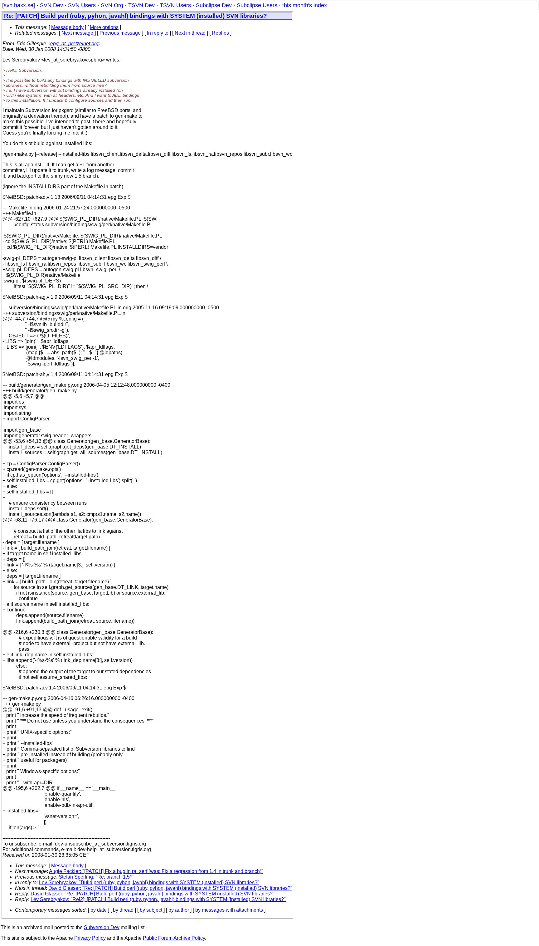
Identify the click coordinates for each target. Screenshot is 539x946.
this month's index (304, 5)
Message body (67, 27)
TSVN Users (175, 5)
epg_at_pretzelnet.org (74, 43)
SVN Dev (51, 5)
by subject (151, 910)
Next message (77, 33)
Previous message (120, 33)
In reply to (157, 33)
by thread (123, 910)
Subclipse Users (257, 5)
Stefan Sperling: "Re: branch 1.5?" (96, 877)
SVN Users (82, 5)
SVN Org (112, 5)
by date (98, 910)
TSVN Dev (141, 5)
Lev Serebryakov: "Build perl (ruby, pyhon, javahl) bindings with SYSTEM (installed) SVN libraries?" (149, 882)
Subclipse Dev (214, 5)
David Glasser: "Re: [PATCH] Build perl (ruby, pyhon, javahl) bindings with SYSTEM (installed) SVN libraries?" (170, 888)
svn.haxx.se (18, 5)
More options (104, 27)
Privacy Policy (90, 938)
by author (178, 910)
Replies (220, 33)
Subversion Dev (101, 927)
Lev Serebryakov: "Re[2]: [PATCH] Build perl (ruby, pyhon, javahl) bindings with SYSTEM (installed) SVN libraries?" (158, 899)
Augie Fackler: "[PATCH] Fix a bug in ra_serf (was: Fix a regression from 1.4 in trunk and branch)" (156, 871)
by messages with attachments (229, 910)
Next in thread (190, 33)
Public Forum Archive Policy (174, 938)
